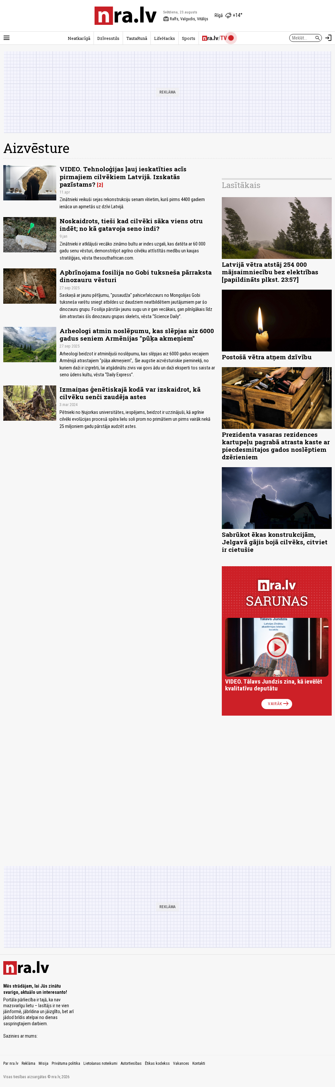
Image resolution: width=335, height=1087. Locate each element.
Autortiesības (131, 1063)
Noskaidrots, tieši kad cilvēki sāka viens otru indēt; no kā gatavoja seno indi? (131, 224)
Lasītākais (241, 185)
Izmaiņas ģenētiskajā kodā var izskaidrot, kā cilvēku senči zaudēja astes (130, 393)
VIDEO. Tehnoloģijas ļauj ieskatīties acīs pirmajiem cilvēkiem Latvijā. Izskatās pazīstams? (123, 176)
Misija (43, 1063)
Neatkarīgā (79, 38)
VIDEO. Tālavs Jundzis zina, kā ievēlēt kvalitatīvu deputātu (273, 685)
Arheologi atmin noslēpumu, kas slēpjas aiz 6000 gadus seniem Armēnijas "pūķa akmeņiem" (137, 334)
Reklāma (28, 1063)
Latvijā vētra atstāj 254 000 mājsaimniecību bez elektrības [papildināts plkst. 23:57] (270, 271)
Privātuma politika (66, 1063)
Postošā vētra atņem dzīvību (267, 357)
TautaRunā (136, 38)
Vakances (181, 1063)
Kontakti (198, 1063)
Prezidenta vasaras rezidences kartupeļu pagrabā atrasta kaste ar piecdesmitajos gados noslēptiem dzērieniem (276, 445)
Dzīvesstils (108, 38)
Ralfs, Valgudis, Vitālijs (185, 19)
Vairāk (279, 703)
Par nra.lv (10, 1063)
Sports (188, 38)
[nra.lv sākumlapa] (126, 16)
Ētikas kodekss (157, 1063)
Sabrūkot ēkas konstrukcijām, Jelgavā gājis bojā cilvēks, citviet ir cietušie (274, 541)
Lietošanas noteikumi (100, 1063)
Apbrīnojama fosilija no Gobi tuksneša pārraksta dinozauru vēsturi (136, 276)
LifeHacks (164, 38)
